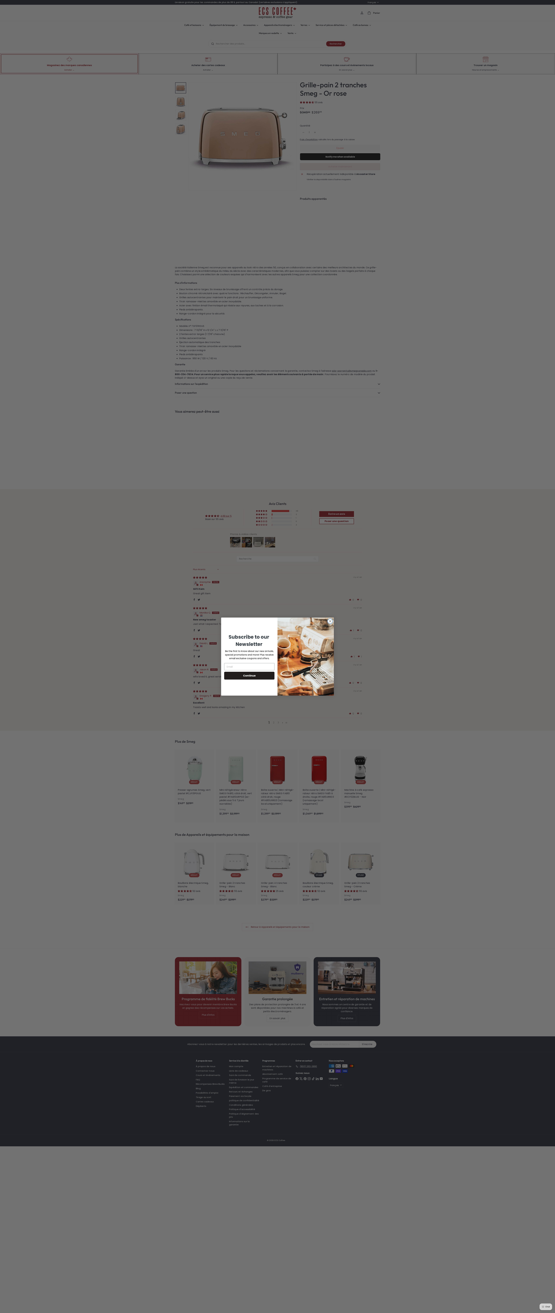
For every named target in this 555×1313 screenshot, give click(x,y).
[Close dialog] (330, 621)
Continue (249, 675)
